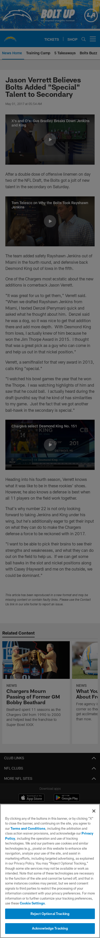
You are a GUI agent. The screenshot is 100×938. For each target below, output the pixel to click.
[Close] (93, 811)
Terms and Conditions (28, 828)
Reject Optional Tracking (50, 914)
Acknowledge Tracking (50, 928)
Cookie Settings (32, 903)
